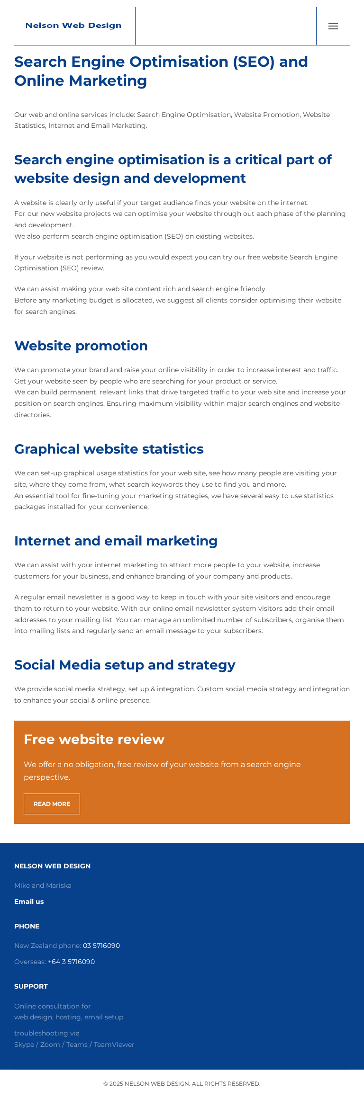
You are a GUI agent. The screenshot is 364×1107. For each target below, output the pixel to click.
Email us (29, 901)
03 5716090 (101, 945)
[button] (333, 26)
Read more (52, 803)
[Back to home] (75, 26)
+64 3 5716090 (71, 961)
